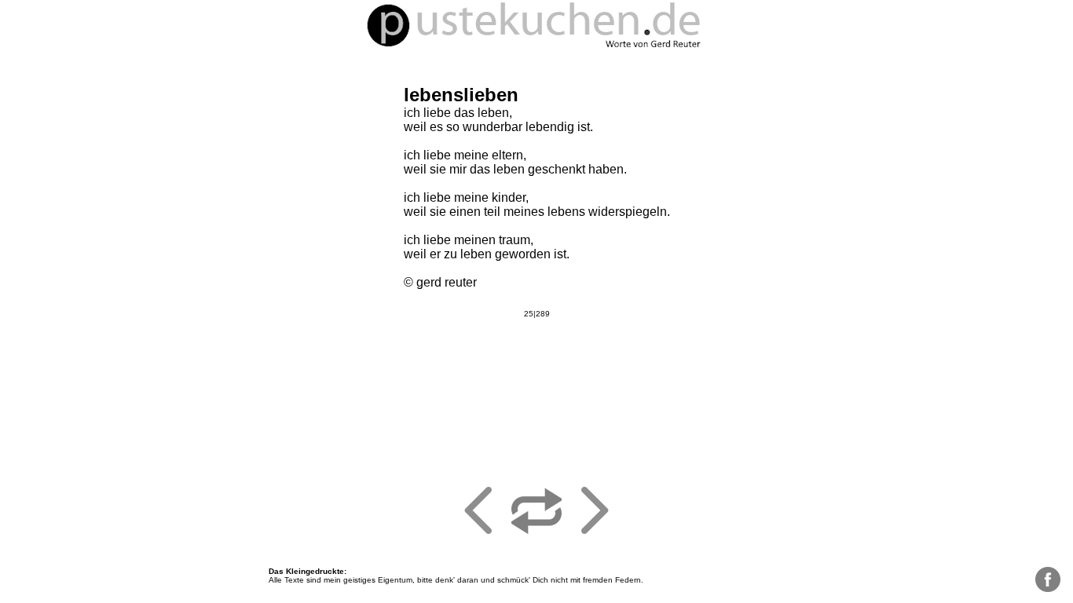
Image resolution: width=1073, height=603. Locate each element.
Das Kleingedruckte (306, 571)
